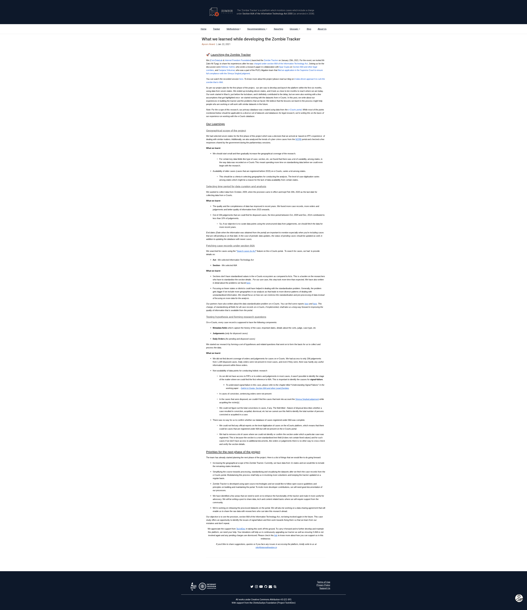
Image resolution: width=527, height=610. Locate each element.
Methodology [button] (233, 29)
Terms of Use (323, 582)
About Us (322, 29)
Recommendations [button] (256, 29)
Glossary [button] (294, 29)
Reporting (278, 29)
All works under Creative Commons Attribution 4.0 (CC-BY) (263, 599)
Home (203, 29)
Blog (309, 29)
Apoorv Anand (208, 44)
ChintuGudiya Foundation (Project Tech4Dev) (274, 602)
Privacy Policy (323, 585)
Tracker (216, 29)
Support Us (324, 588)
